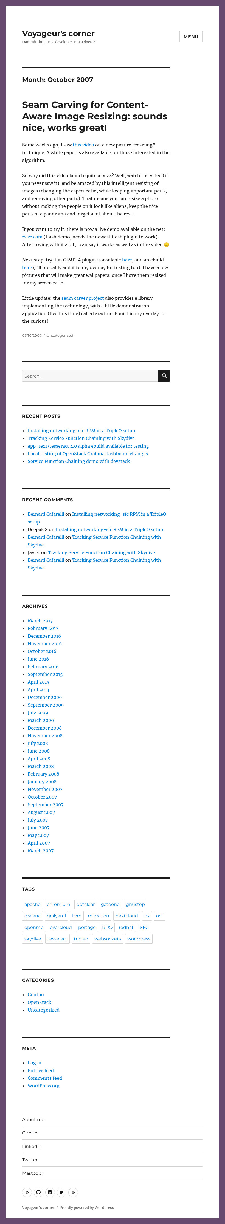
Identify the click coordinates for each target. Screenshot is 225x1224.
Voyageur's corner (58, 33)
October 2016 (42, 651)
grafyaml (56, 915)
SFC (144, 927)
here (127, 260)
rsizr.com (32, 237)
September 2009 (46, 705)
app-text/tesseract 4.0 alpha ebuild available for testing (88, 446)
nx (147, 915)
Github (30, 1133)
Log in (34, 1062)
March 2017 (40, 620)
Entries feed (41, 1070)
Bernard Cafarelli (46, 514)
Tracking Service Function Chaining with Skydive (81, 438)
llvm (76, 915)
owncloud (61, 927)
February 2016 (43, 666)
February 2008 (43, 774)
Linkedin (31, 1146)
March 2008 (41, 766)
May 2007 (38, 835)
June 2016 (38, 659)
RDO (107, 927)
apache (32, 904)
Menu (191, 36)
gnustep (135, 904)
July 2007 (38, 820)
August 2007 (41, 812)
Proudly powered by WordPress (87, 1207)
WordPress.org (44, 1085)
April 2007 (39, 843)
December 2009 (45, 697)
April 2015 (38, 682)
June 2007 (38, 827)
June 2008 (39, 751)
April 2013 (38, 689)
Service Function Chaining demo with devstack (79, 461)
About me (33, 1119)
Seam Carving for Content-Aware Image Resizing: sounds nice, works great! (94, 116)
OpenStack (39, 1002)
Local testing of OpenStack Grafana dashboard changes (88, 453)
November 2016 (45, 643)
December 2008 (45, 728)
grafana (32, 915)
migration (98, 915)
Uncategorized (60, 335)
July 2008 (38, 743)
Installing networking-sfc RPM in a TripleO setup (81, 430)
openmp (34, 927)
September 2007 (45, 804)
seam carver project (82, 298)
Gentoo (36, 994)
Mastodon (33, 1173)
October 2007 (42, 797)
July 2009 (38, 712)
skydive (32, 938)
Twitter (30, 1159)
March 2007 (41, 850)
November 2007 (45, 789)
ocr (159, 915)
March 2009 (41, 720)
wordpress (138, 938)
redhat (126, 927)
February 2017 (43, 628)
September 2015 (45, 674)
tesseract (57, 938)
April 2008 (39, 758)
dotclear (86, 904)
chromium (58, 904)
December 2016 (44, 636)
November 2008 (45, 735)
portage (87, 927)
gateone (110, 904)
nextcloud (127, 915)
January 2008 (42, 781)
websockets (107, 938)
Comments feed (45, 1078)
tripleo (81, 938)
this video (83, 145)
